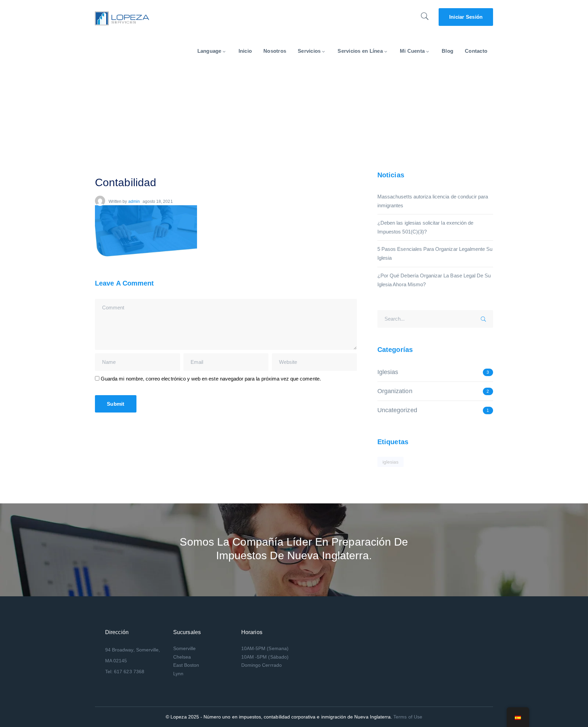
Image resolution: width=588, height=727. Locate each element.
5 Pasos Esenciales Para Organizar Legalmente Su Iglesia (434, 253)
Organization (394, 391)
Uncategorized (397, 410)
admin (134, 201)
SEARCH (485, 317)
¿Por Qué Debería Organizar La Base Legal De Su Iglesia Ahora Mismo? (434, 280)
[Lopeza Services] (122, 18)
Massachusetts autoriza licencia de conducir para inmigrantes (432, 201)
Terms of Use (407, 717)
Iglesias (387, 372)
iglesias (390, 462)
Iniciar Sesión (466, 17)
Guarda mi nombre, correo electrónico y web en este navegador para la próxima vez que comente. (211, 379)
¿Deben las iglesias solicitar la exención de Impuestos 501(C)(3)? (425, 227)
